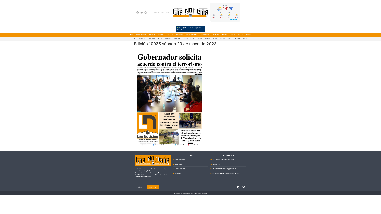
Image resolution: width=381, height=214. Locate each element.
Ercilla (160, 38)
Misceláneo (216, 34)
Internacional (205, 34)
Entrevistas (179, 34)
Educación (170, 34)
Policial (233, 34)
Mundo (200, 38)
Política (240, 34)
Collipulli (142, 38)
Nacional (225, 34)
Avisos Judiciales (141, 34)
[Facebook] (137, 12)
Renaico (230, 38)
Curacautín (151, 38)
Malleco (192, 38)
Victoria (245, 38)
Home (131, 34)
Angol (135, 38)
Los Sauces (177, 38)
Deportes (152, 34)
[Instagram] (145, 12)
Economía (161, 34)
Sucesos (248, 34)
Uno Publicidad (203, 193)
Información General (192, 34)
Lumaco (185, 38)
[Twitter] (141, 12)
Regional (222, 38)
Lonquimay (168, 38)
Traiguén (238, 38)
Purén (215, 38)
